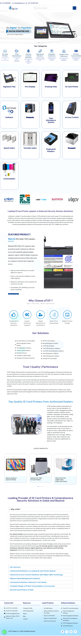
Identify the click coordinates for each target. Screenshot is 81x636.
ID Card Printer (5, 55)
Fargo (63, 432)
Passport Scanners (51, 55)
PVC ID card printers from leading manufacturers (58, 378)
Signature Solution (40, 55)
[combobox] (43, 8)
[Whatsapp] (4, 632)
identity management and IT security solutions (53, 512)
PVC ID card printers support (18, 387)
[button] (2, 28)
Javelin (49, 435)
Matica (68, 432)
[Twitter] (66, 629)
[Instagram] (75, 629)
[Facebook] (62, 629)
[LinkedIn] (71, 629)
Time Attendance (16, 55)
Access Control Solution (28, 56)
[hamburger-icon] (74, 8)
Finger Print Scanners (64, 55)
